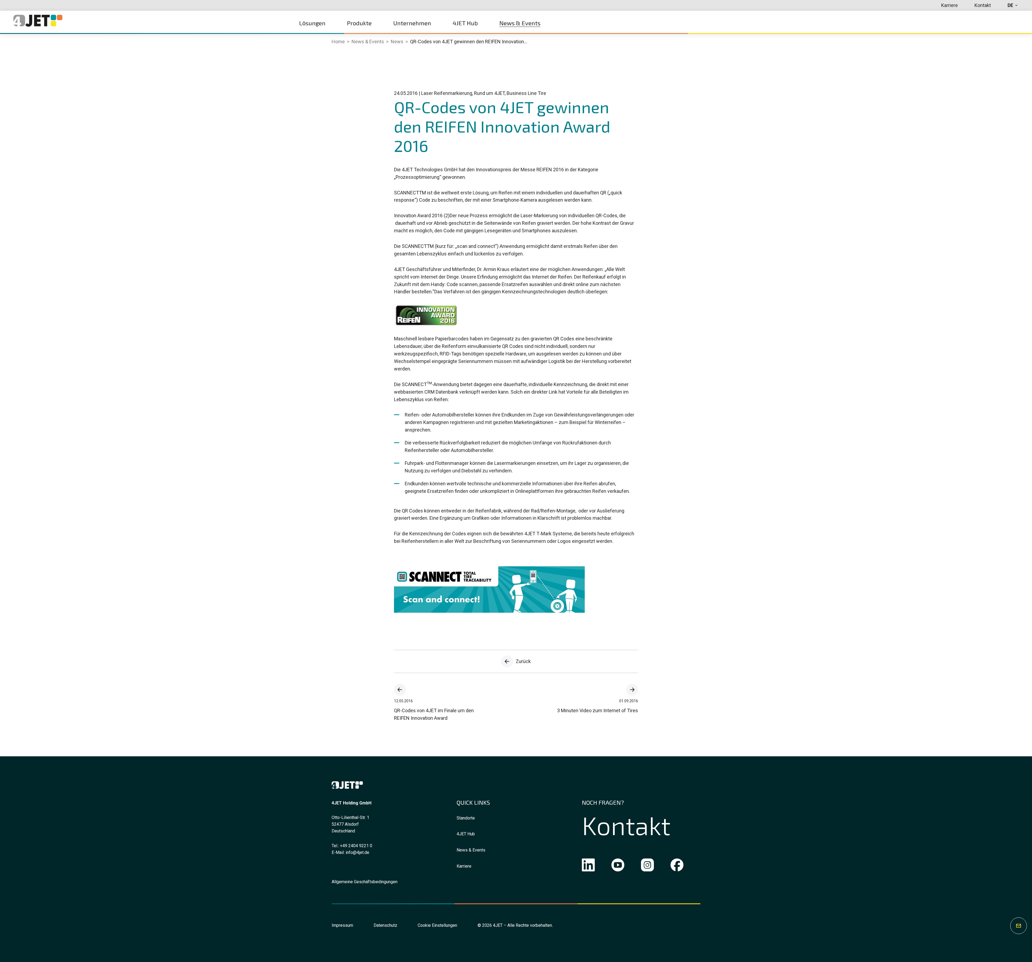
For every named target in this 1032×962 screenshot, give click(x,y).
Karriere (464, 866)
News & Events (471, 850)
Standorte (466, 818)
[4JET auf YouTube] (617, 866)
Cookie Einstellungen (437, 925)
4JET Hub (466, 833)
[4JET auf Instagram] (647, 866)
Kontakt (626, 825)
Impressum (342, 925)
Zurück (523, 661)
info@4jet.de (357, 852)
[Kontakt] (1018, 926)
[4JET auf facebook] (677, 866)
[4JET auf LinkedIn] (588, 866)
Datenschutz (385, 925)
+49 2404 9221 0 (356, 845)
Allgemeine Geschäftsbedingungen (364, 881)
